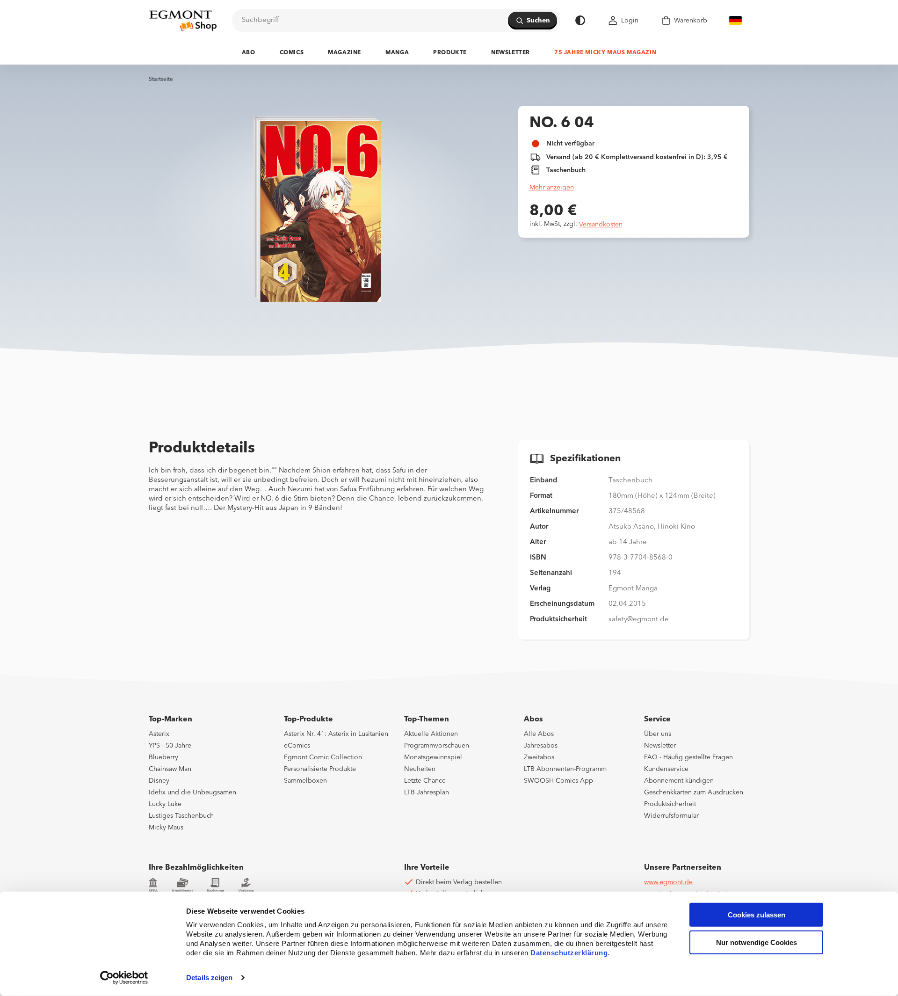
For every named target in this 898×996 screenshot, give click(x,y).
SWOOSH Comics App (558, 781)
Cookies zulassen (756, 915)
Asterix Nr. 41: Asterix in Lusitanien (336, 734)
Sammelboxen (305, 781)
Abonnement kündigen (679, 781)
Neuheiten (419, 769)
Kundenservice (666, 769)
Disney (159, 781)
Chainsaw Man (170, 769)
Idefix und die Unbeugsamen (192, 792)
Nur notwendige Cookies (756, 942)
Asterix (159, 734)
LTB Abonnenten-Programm (565, 769)
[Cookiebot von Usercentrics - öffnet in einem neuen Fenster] (124, 978)
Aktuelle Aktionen (431, 734)
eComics (297, 745)
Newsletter (510, 53)
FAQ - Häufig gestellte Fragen (688, 757)
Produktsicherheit (670, 804)
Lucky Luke (165, 804)
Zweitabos (539, 757)
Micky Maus (166, 827)
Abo (248, 53)
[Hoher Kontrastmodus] (580, 20)
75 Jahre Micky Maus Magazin (605, 53)
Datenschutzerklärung (569, 953)
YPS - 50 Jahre (170, 745)
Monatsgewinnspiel (433, 757)
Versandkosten (601, 224)
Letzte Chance (425, 781)
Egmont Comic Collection (323, 757)
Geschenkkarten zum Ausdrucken (693, 792)
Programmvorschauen (436, 745)
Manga (397, 53)
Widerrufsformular (671, 816)
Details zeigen (209, 977)
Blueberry (163, 757)
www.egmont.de (668, 882)
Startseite (161, 79)
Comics (292, 53)
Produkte (450, 53)
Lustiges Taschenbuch (181, 816)
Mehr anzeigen (551, 187)
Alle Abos (539, 734)
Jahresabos (541, 745)
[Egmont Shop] (183, 20)
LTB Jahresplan (426, 792)
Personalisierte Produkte (320, 769)
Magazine (344, 53)
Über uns (657, 734)
